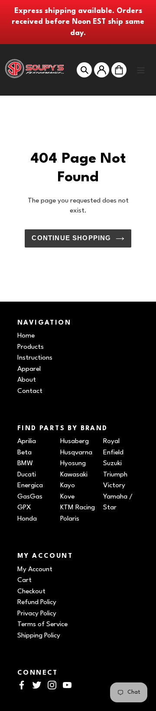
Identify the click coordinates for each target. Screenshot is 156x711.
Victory (114, 485)
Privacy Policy (36, 613)
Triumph (115, 474)
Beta (24, 452)
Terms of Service (42, 624)
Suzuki (112, 463)
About (26, 379)
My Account (34, 569)
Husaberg (74, 441)
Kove (67, 496)
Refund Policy (36, 602)
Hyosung (73, 463)
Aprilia (26, 441)
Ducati (26, 474)
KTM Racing (77, 507)
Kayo (67, 485)
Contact (29, 391)
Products (30, 347)
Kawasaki (74, 474)
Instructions (34, 357)
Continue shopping (71, 238)
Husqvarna (76, 452)
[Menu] (140, 69)
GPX (24, 507)
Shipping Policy (38, 635)
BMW (25, 463)
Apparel (29, 369)
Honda (27, 518)
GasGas (29, 496)
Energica (30, 485)
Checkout (31, 591)
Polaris (69, 518)
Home (26, 335)
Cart (24, 580)
